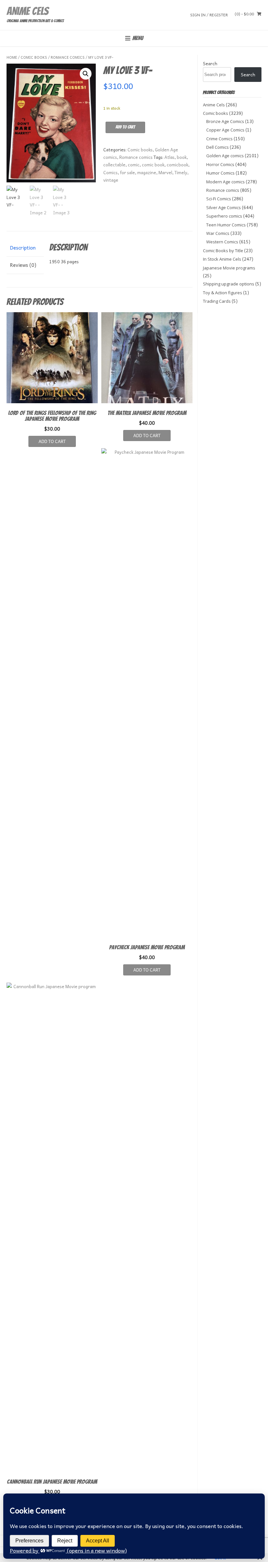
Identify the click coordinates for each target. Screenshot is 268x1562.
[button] (86, 74)
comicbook (177, 164)
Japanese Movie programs (229, 268)
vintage (110, 179)
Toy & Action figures (222, 293)
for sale (127, 172)
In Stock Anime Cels (222, 259)
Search (210, 63)
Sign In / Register (209, 14)
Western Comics (222, 242)
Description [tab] (23, 248)
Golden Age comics (225, 156)
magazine (146, 172)
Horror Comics (220, 164)
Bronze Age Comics (225, 121)
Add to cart (125, 127)
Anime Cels (27, 11)
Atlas (169, 157)
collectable (114, 164)
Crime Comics (219, 139)
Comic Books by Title (223, 250)
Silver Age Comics (223, 207)
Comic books (34, 57)
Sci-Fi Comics (218, 199)
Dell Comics (217, 147)
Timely (181, 172)
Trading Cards (217, 301)
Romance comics (68, 57)
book (182, 157)
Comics (110, 172)
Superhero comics (224, 216)
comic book (153, 164)
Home (12, 57)
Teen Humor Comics (226, 225)
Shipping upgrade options (228, 284)
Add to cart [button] (52, 441)
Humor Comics (220, 173)
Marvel (165, 172)
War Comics (217, 233)
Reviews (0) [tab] (23, 265)
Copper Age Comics (225, 130)
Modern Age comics (225, 182)
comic (134, 164)
